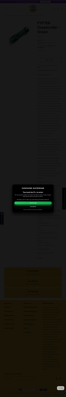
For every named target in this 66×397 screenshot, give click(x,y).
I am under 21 (33, 206)
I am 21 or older (33, 202)
